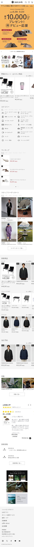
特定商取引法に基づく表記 (8, 534)
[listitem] (16, 424)
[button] (28, 405)
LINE (15, 541)
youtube (19, 541)
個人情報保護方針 (6, 532)
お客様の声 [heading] (7, 405)
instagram (2, 541)
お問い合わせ (6, 523)
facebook (11, 541)
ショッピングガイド (7, 509)
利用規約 (4, 529)
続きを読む (15, 434)
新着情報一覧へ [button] (17, 463)
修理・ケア (5, 517)
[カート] (32, 2)
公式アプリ (5, 512)
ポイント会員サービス (8, 515)
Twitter (7, 541)
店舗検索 (4, 520)
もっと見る (28, 75)
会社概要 (4, 526)
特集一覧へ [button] (17, 394)
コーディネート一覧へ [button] (17, 248)
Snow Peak (17, 2)
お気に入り (29, 2)
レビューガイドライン (7, 536)
